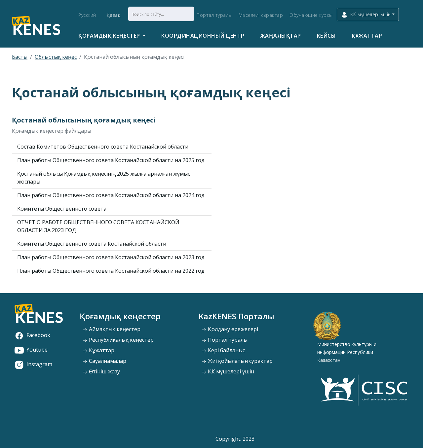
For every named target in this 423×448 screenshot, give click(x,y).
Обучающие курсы (311, 15)
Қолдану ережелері (232, 329)
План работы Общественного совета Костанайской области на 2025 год (111, 160)
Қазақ (114, 15)
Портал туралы (214, 15)
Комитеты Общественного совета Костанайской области (91, 243)
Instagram (39, 364)
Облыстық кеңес (56, 56)
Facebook (38, 335)
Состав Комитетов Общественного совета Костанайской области (102, 146)
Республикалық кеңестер (121, 339)
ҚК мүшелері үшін (230, 371)
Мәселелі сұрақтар (261, 15)
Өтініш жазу (104, 371)
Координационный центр (203, 35)
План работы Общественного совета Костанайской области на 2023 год (111, 257)
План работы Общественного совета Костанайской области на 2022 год (111, 270)
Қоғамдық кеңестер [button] (109, 35)
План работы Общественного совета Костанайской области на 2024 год (111, 195)
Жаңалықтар (280, 35)
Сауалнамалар (107, 360)
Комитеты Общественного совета (61, 208)
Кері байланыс (226, 350)
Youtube (37, 349)
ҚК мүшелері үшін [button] (370, 14)
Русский (87, 15)
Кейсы (326, 35)
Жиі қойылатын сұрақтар (240, 360)
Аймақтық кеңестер (114, 329)
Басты (19, 56)
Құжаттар (367, 35)
